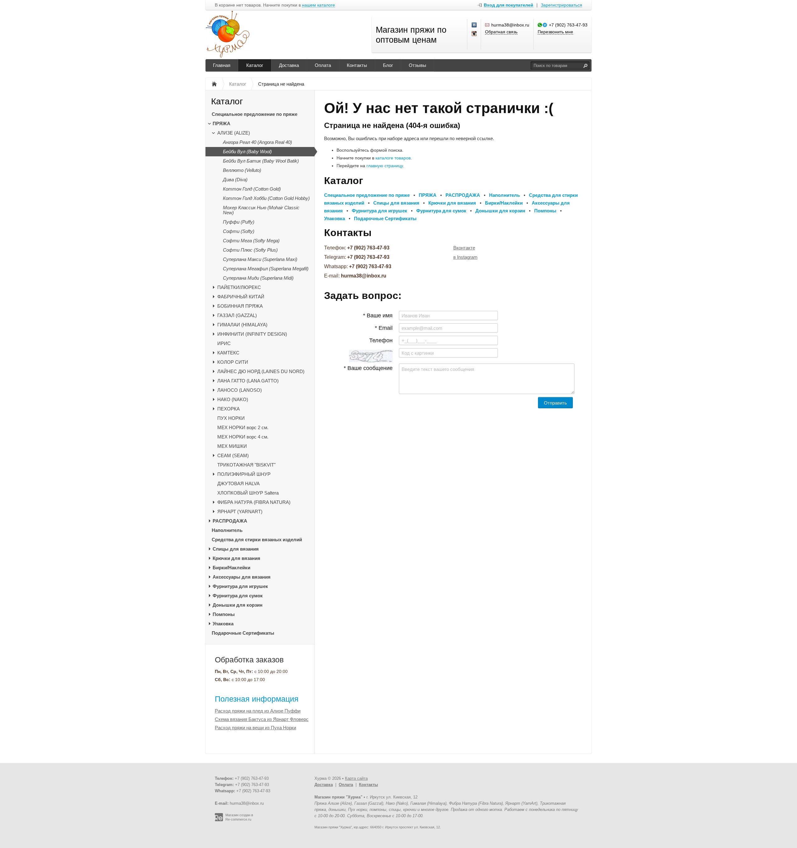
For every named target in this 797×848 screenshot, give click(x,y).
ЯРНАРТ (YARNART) (239, 511)
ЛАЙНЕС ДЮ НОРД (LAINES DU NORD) (260, 371)
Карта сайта (356, 778)
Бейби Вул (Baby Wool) (247, 151)
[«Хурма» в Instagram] (474, 34)
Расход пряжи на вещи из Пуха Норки (255, 727)
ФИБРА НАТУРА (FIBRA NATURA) (253, 502)
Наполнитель (227, 530)
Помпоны (224, 614)
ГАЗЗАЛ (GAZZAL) (237, 315)
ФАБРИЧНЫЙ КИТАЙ (240, 296)
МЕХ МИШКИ (232, 446)
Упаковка (223, 623)
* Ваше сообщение (368, 368)
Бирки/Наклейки (231, 567)
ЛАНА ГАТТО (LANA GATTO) (248, 380)
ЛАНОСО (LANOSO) (239, 390)
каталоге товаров (393, 157)
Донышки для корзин (237, 605)
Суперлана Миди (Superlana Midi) (258, 278)
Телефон (381, 340)
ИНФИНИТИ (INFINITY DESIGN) (252, 334)
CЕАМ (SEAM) (233, 455)
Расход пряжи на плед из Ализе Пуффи (257, 710)
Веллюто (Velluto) (242, 170)
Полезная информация (257, 698)
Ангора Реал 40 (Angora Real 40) (257, 142)
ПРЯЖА (221, 123)
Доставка (289, 65)
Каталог (254, 65)
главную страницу (384, 165)
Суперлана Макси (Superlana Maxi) (260, 259)
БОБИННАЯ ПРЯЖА (240, 306)
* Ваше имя (378, 315)
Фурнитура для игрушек (240, 586)
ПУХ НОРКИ (231, 418)
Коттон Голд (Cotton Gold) (252, 189)
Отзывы (417, 65)
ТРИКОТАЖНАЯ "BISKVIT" (246, 464)
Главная (221, 65)
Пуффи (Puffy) (238, 222)
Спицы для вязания (236, 549)
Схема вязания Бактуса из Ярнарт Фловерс (262, 719)
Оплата (323, 65)
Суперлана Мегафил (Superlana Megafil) (266, 268)
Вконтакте (464, 247)
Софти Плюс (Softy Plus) (250, 250)
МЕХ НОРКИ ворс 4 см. (242, 436)
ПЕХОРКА (228, 408)
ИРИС (224, 343)
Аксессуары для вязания (242, 577)
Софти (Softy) (238, 231)
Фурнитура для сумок (238, 595)
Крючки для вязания (236, 558)
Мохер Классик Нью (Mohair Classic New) (261, 210)
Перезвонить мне (555, 31)
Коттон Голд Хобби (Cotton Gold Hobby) (266, 198)
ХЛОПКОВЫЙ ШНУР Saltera (248, 492)
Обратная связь (501, 31)
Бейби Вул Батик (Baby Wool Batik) (261, 160)
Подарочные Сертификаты (243, 633)
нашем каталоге (318, 5)
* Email (384, 328)
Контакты (357, 65)
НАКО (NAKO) (232, 399)
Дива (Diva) (235, 179)
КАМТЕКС (228, 352)
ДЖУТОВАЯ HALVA (238, 483)
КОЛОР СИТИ (232, 362)
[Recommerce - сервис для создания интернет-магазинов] (219, 820)
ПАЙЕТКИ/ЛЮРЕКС (239, 287)
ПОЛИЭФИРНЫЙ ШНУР (244, 474)
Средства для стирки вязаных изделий (257, 539)
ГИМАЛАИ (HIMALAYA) (242, 324)
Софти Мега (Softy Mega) (251, 240)
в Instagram (465, 257)
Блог (388, 65)
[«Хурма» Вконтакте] (474, 25)
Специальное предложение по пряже (254, 114)
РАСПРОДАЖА (230, 520)
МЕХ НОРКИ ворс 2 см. (242, 427)
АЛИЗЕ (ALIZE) (233, 132)
